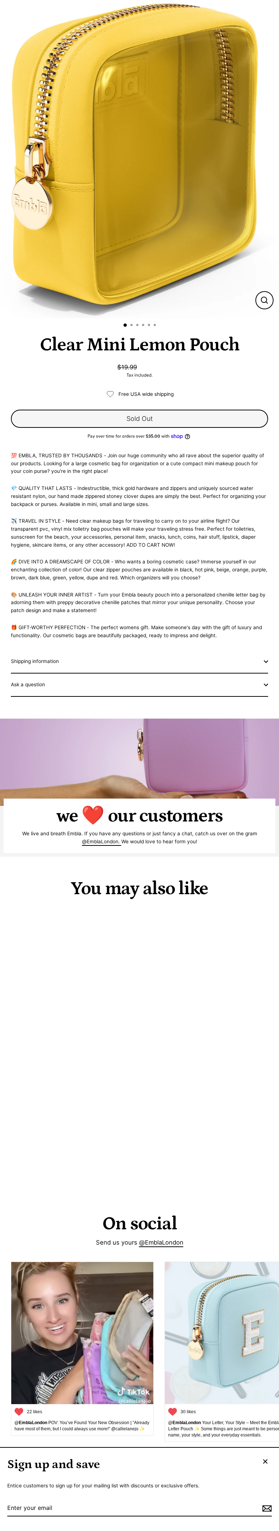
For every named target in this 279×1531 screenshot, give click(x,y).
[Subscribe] (266, 1508)
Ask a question (28, 684)
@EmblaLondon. (101, 841)
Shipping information (35, 661)
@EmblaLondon (161, 1242)
